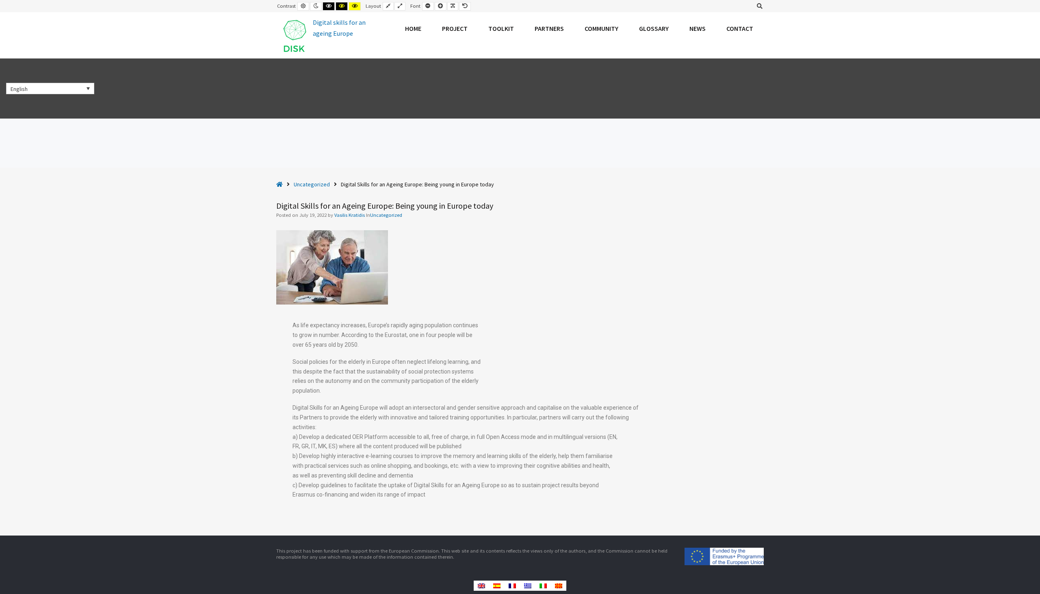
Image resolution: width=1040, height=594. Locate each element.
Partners (549, 28)
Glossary (654, 28)
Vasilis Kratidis (350, 215)
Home (413, 28)
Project (455, 28)
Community (601, 28)
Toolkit (501, 28)
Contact (739, 28)
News (697, 28)
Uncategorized (312, 184)
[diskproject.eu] (323, 35)
